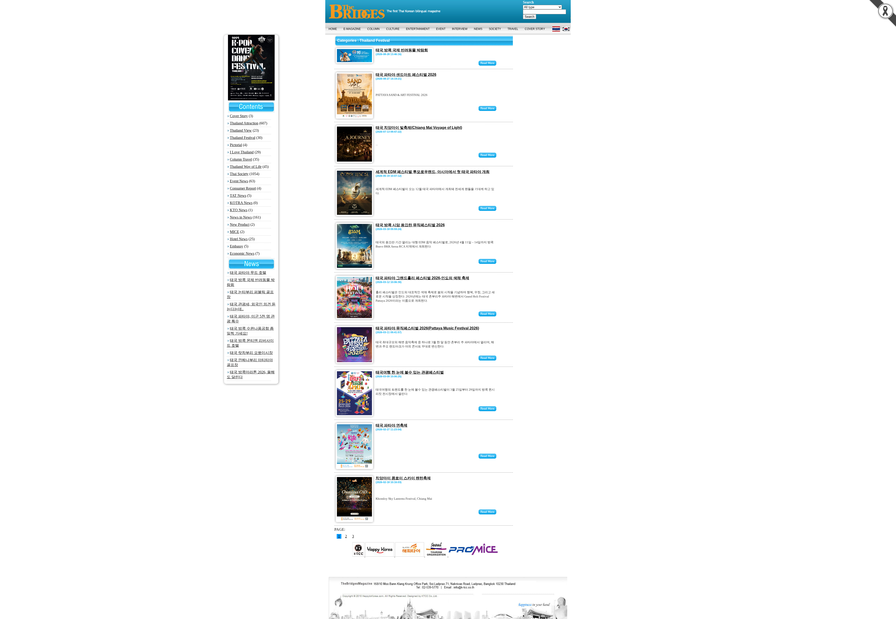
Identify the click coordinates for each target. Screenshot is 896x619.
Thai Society (239, 174)
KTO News (238, 210)
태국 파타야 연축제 (391, 425)
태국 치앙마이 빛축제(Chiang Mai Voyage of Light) (419, 128)
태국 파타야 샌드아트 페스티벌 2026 (406, 75)
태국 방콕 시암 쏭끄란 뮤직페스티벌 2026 (410, 225)
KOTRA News (241, 203)
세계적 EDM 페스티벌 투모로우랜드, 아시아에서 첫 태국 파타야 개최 (433, 172)
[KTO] (351, 555)
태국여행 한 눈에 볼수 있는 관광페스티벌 (410, 372)
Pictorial (236, 145)
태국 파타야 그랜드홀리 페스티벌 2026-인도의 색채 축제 (422, 278)
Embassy (236, 246)
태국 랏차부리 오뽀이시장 (251, 353)
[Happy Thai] (381, 555)
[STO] (408, 555)
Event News (239, 181)
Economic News (242, 253)
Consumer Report (243, 188)
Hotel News (239, 239)
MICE (234, 232)
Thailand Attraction (244, 123)
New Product (239, 224)
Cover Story (239, 116)
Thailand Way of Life (246, 167)
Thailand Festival (242, 138)
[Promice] (444, 555)
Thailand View (241, 130)
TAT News (238, 196)
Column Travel (241, 159)
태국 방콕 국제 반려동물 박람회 (402, 50)
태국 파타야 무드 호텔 (248, 273)
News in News (241, 217)
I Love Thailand (242, 152)
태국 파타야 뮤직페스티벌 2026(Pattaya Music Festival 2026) (427, 328)
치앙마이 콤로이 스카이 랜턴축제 (403, 478)
